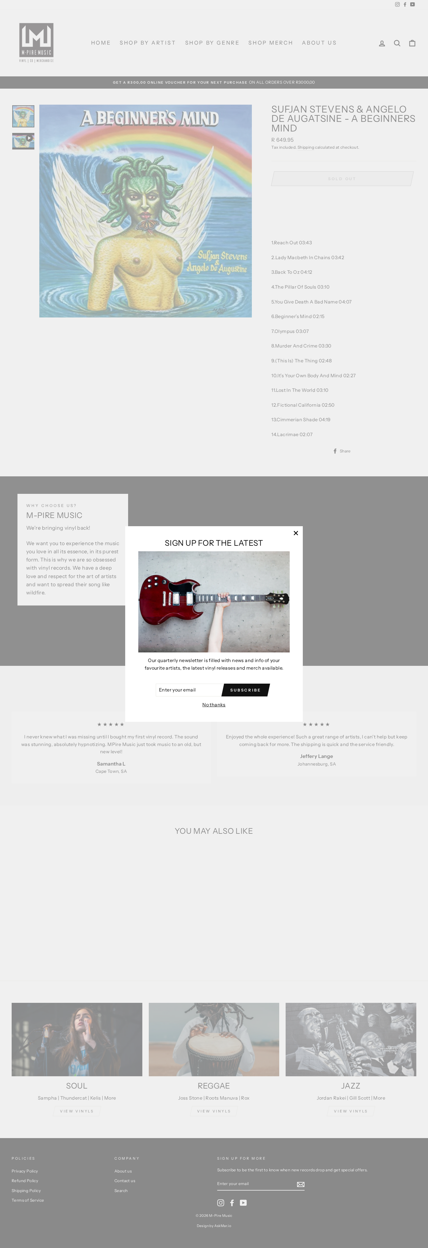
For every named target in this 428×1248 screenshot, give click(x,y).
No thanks (214, 705)
